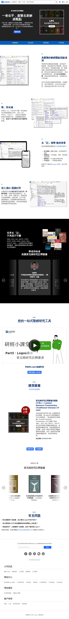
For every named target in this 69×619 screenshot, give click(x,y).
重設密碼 (24, 603)
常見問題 (61, 42)
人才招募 (21, 571)
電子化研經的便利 (60, 146)
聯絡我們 (14, 571)
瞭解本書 (30, 449)
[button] (3, 280)
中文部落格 (51, 582)
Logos (36, 615)
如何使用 (30, 42)
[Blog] (43, 553)
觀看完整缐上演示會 (34, 372)
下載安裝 (35, 582)
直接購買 (39, 449)
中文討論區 (59, 582)
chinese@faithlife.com (25, 530)
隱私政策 (41, 615)
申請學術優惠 (7, 593)
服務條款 (28, 571)
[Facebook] (25, 553)
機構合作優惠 (16, 593)
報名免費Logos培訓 (9, 582)
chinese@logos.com (34, 559)
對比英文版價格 (34, 389)
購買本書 (17, 31)
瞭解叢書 (15, 42)
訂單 (10, 603)
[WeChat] (38, 553)
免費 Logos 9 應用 (55, 164)
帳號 (5, 603)
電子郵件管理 (16, 603)
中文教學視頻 (43, 582)
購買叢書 (46, 42)
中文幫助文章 (20, 582)
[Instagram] (34, 553)
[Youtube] (30, 553)
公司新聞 (34, 571)
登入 (63, 2)
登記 (47, 547)
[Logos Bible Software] (6, 2)
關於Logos (7, 571)
